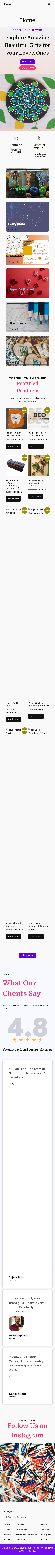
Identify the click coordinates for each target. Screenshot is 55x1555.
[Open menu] (49, 4)
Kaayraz (8, 4)
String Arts (17, 189)
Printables (16, 256)
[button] (27, 67)
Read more (35, 496)
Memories (16, 357)
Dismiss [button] (32, 1551)
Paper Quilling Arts (22, 290)
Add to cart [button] (13, 446)
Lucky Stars (16, 224)
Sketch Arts (17, 323)
